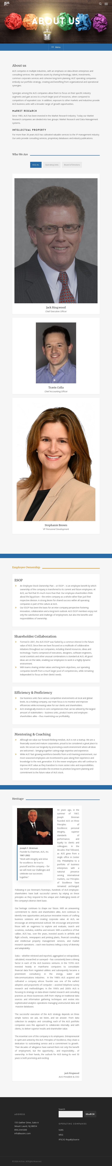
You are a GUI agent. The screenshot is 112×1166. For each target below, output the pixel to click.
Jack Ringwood (56, 307)
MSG (61, 1134)
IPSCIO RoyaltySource (69, 1139)
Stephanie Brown (56, 525)
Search (62, 1109)
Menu (58, 47)
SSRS (61, 1130)
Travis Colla (56, 387)
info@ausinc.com (22, 1133)
